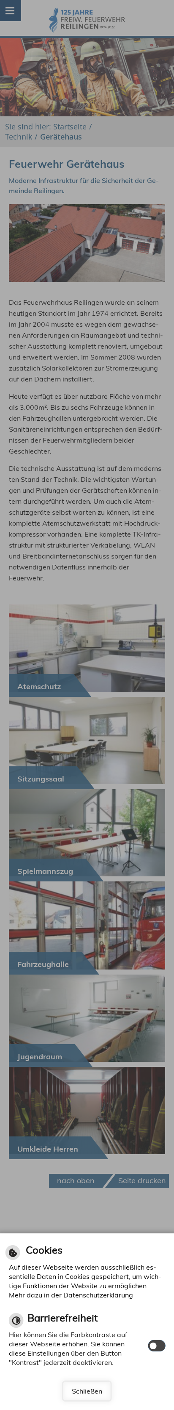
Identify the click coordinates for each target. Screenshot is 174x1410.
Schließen (87, 1391)
